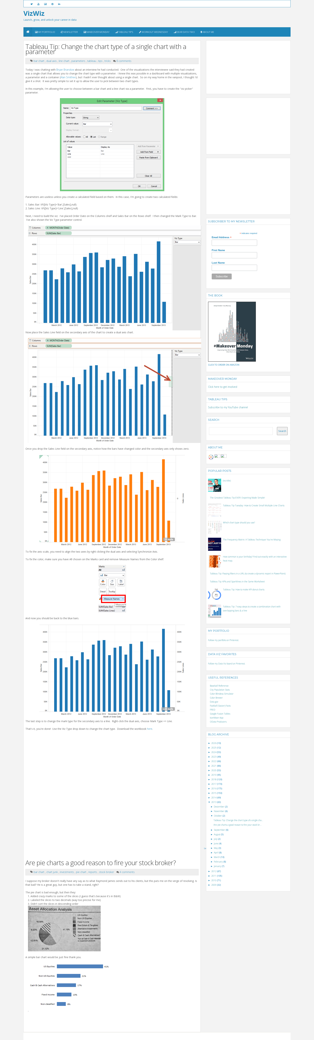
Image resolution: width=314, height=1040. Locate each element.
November (219, 811)
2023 (214, 756)
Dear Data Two (185, 32)
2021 (214, 765)
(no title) (227, 480)
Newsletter (70, 32)
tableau (92, 61)
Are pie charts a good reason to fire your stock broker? (100, 862)
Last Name (218, 262)
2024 (214, 752)
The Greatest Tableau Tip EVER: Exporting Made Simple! (237, 497)
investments (67, 872)
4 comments (127, 872)
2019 (214, 774)
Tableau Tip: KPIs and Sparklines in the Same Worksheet (237, 581)
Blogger (138, 1036)
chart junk (52, 872)
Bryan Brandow (65, 69)
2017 (214, 783)
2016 (214, 788)
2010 (214, 880)
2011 (214, 875)
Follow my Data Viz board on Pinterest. (226, 663)
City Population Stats (220, 689)
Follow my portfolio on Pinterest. (223, 640)
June (216, 843)
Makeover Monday (97, 32)
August (217, 834)
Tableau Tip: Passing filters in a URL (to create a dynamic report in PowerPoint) (247, 573)
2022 (214, 761)
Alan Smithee (68, 77)
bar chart (39, 61)
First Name (218, 250)
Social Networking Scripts (172, 1036)
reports (93, 872)
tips (100, 61)
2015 (214, 793)
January (218, 866)
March (217, 857)
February (218, 861)
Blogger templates (151, 1036)
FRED (212, 709)
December (219, 806)
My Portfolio (46, 32)
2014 (214, 797)
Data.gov (214, 701)
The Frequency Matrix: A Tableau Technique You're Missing (252, 539)
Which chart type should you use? (239, 522)
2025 (214, 747)
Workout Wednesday (154, 32)
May (216, 848)
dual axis (51, 61)
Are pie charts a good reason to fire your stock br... (237, 824)
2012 (214, 871)
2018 (214, 779)
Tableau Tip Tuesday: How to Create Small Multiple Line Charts (253, 505)
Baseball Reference (219, 685)
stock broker (107, 872)
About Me (208, 32)
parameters (78, 61)
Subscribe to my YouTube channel (228, 407)
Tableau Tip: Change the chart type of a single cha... (238, 820)
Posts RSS (189, 1036)
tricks (107, 61)
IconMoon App (216, 717)
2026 (214, 743)
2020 (214, 770)
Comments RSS (201, 1036)
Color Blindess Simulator (222, 693)
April (216, 852)
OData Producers (218, 721)
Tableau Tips (125, 32)
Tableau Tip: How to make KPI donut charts (243, 589)
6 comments (123, 61)
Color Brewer (216, 697)
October (218, 815)
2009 (214, 884)
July (216, 838)
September (220, 829)
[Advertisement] (235, 65)
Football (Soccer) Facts (220, 705)
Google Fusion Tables (220, 713)
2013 (214, 802)
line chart (64, 61)
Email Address (222, 237)
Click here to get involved (222, 386)
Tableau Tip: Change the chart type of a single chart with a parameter (105, 49)
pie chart (81, 872)
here (149, 728)
